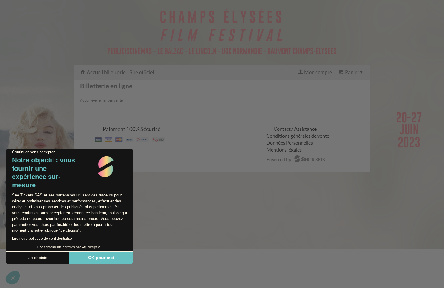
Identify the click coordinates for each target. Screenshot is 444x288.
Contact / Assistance (295, 129)
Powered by (278, 159)
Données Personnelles (289, 143)
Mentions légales (284, 149)
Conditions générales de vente (297, 136)
